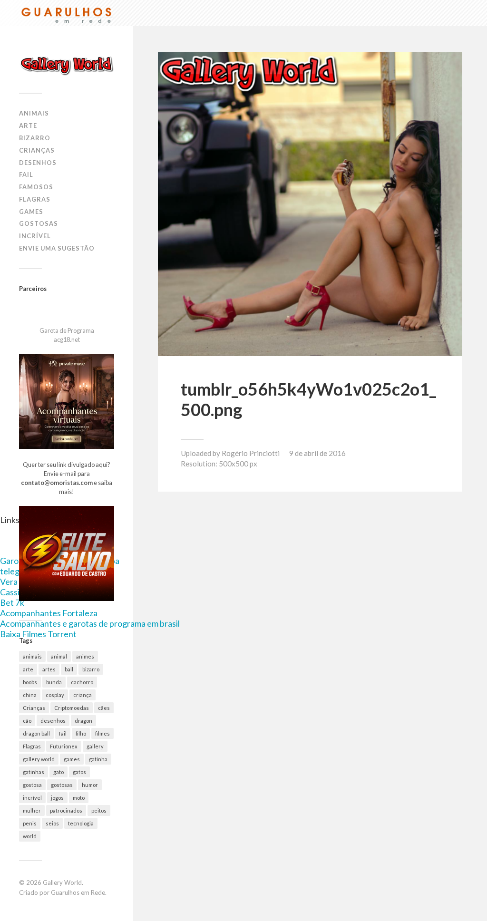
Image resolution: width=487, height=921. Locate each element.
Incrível (35, 236)
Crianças (37, 150)
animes (85, 656)
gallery (95, 746)
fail (63, 733)
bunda (54, 682)
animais (32, 656)
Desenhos (38, 162)
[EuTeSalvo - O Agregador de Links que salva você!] (66, 598)
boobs (30, 682)
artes (49, 669)
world (30, 836)
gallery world (39, 759)
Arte (28, 125)
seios (52, 823)
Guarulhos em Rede (78, 892)
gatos (79, 772)
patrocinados (66, 810)
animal (59, 656)
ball (69, 669)
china (30, 695)
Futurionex (64, 746)
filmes (102, 733)
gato (58, 772)
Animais (34, 113)
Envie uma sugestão (57, 248)
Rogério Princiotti (251, 453)
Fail (26, 174)
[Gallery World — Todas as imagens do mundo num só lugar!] (66, 65)
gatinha (98, 759)
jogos (57, 798)
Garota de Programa (66, 330)
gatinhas (33, 772)
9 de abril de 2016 (317, 453)
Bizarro (34, 138)
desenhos (53, 720)
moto (79, 798)
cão (27, 720)
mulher (32, 810)
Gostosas (38, 223)
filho (81, 733)
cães (104, 708)
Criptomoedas (71, 708)
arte (28, 669)
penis (30, 823)
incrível (32, 798)
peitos (99, 810)
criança (82, 695)
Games (31, 211)
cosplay (55, 695)
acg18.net (67, 339)
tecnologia (81, 823)
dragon (83, 720)
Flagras (34, 199)
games (72, 759)
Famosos (36, 187)
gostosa (32, 785)
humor (90, 785)
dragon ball (36, 733)
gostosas (62, 785)
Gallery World (62, 882)
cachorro (82, 682)
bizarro (90, 669)
